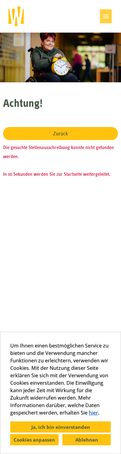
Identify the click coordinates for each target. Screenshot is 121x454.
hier (93, 412)
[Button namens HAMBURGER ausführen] (106, 16)
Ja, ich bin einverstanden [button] (60, 427)
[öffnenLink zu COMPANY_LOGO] (16, 16)
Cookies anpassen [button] (34, 440)
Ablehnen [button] (86, 440)
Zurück (60, 133)
